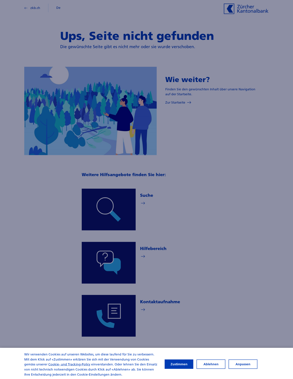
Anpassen (243, 364)
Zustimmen (179, 364)
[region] (146, 363)
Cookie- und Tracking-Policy (69, 364)
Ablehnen (211, 364)
